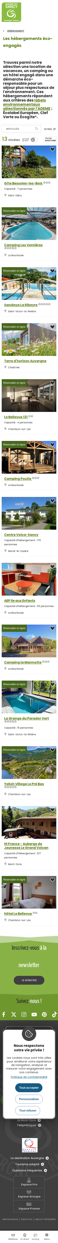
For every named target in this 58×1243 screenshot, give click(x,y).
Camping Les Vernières (23, 245)
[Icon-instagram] (24, 1014)
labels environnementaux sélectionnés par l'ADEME (26, 104)
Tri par (50, 139)
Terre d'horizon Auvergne (25, 361)
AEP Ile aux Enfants (19, 600)
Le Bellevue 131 (16, 417)
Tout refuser (27, 1110)
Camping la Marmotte (23, 662)
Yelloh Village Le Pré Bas (24, 784)
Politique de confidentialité (29, 1077)
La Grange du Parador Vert (26, 718)
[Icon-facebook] (3, 1014)
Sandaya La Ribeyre (21, 305)
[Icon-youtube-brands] (34, 1014)
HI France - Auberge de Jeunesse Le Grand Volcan (26, 846)
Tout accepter (29, 1087)
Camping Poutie (18, 478)
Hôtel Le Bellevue (18, 913)
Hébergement (15, 31)
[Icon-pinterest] (44, 1014)
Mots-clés (12, 129)
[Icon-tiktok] (54, 1014)
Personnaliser (29, 1099)
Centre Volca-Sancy (21, 534)
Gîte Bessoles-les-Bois (23, 183)
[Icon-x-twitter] (14, 1014)
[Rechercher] (36, 129)
